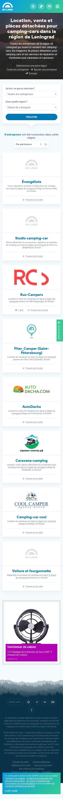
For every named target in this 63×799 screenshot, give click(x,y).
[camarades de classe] (31, 710)
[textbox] (31, 94)
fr (49, 6)
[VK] (45, 702)
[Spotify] (28, 702)
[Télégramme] (36, 702)
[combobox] (31, 94)
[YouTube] (53, 702)
